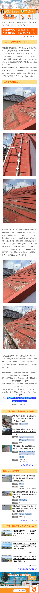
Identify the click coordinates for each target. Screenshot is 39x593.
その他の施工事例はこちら (29, 465)
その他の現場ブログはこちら (28, 569)
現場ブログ (12, 22)
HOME (4, 22)
